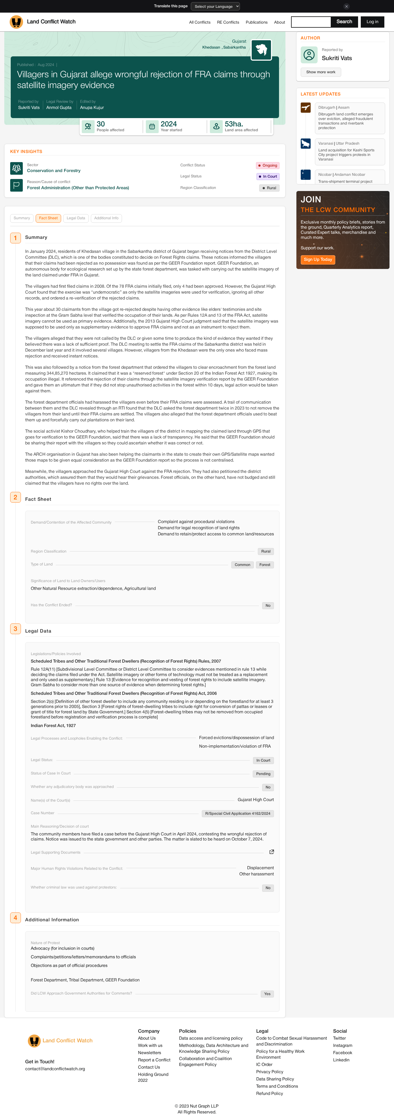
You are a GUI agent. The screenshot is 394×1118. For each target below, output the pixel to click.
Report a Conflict (154, 1060)
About (279, 22)
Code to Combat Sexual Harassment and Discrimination (291, 1041)
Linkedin (341, 1060)
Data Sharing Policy (275, 1079)
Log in (372, 22)
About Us (147, 1038)
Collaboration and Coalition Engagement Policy (205, 1062)
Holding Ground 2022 (153, 1078)
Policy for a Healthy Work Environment (280, 1054)
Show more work (321, 72)
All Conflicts (200, 22)
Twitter (339, 1038)
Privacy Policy (269, 1072)
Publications (257, 22)
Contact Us (149, 1067)
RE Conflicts (228, 22)
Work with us (150, 1046)
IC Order (264, 1065)
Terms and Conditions (277, 1086)
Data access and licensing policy (211, 1038)
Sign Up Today (318, 260)
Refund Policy (269, 1094)
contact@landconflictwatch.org (55, 1069)
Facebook (342, 1053)
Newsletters (149, 1053)
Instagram (342, 1046)
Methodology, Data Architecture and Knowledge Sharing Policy (213, 1049)
